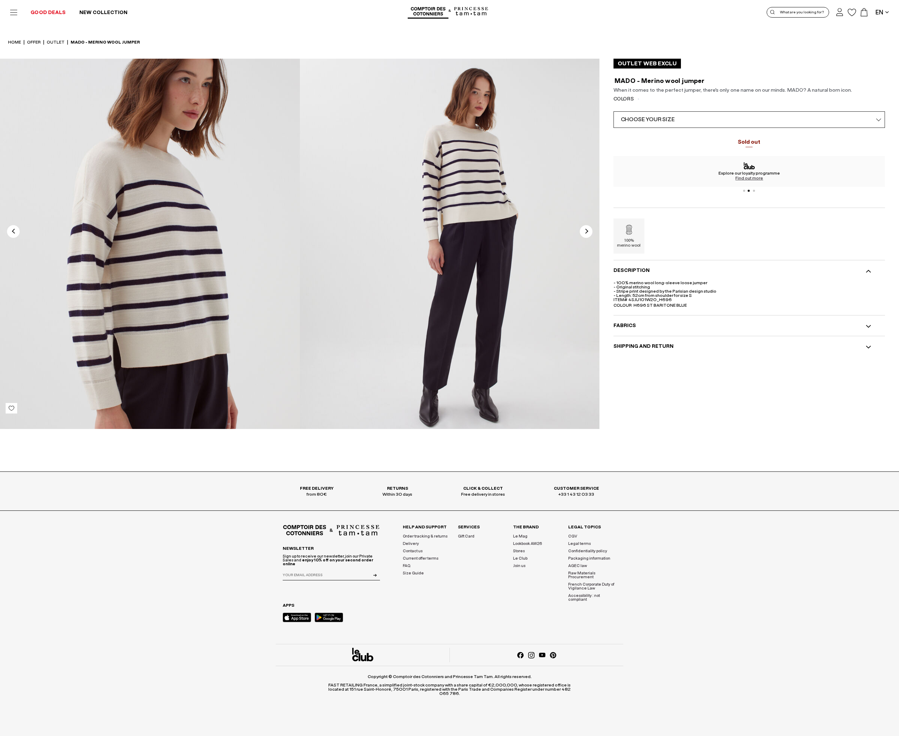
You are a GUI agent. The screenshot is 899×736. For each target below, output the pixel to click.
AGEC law (577, 566)
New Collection (103, 12)
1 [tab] (744, 191)
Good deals (48, 12)
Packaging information (589, 558)
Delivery (411, 544)
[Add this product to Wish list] (11, 408)
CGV (572, 536)
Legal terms (579, 544)
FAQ (407, 566)
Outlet (56, 42)
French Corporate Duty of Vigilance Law (591, 586)
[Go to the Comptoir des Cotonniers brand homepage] (428, 12)
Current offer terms (420, 558)
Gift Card (466, 536)
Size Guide (413, 573)
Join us (519, 566)
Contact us (412, 551)
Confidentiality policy (587, 551)
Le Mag (520, 536)
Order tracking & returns (425, 536)
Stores (519, 551)
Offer (34, 42)
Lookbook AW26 (527, 544)
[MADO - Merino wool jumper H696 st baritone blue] (150, 246)
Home (15, 42)
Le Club (520, 558)
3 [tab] (754, 191)
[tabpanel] (749, 171)
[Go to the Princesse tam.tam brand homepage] (471, 11)
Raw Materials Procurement (581, 575)
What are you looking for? (802, 12)
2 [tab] (749, 191)
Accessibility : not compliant (584, 597)
